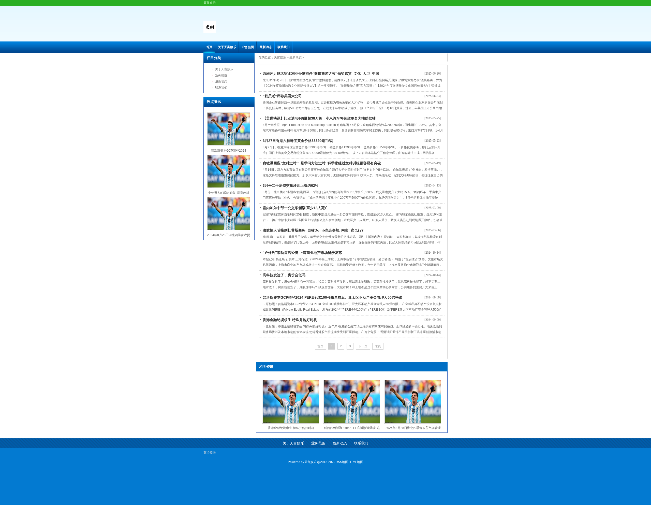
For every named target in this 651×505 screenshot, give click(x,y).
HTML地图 (356, 462)
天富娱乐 (280, 57)
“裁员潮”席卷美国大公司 (282, 96)
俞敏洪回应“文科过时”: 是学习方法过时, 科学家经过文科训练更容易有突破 (322, 163)
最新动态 (266, 47)
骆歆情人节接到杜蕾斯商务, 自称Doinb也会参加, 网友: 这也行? (313, 230)
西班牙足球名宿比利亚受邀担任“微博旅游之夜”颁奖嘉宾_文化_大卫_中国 (321, 73)
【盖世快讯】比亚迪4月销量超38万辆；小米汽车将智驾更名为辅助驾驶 (319, 118)
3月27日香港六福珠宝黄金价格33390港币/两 (298, 141)
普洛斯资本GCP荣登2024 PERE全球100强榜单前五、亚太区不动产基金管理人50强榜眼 (332, 297)
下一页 (362, 346)
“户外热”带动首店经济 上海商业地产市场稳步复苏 (302, 253)
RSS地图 (342, 462)
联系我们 (283, 47)
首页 (209, 47)
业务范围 (248, 47)
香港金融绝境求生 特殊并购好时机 (290, 320)
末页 (378, 346)
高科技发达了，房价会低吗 (284, 275)
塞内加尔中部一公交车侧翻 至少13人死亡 (295, 208)
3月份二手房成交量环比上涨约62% (290, 185)
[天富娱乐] (209, 32)
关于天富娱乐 (227, 47)
